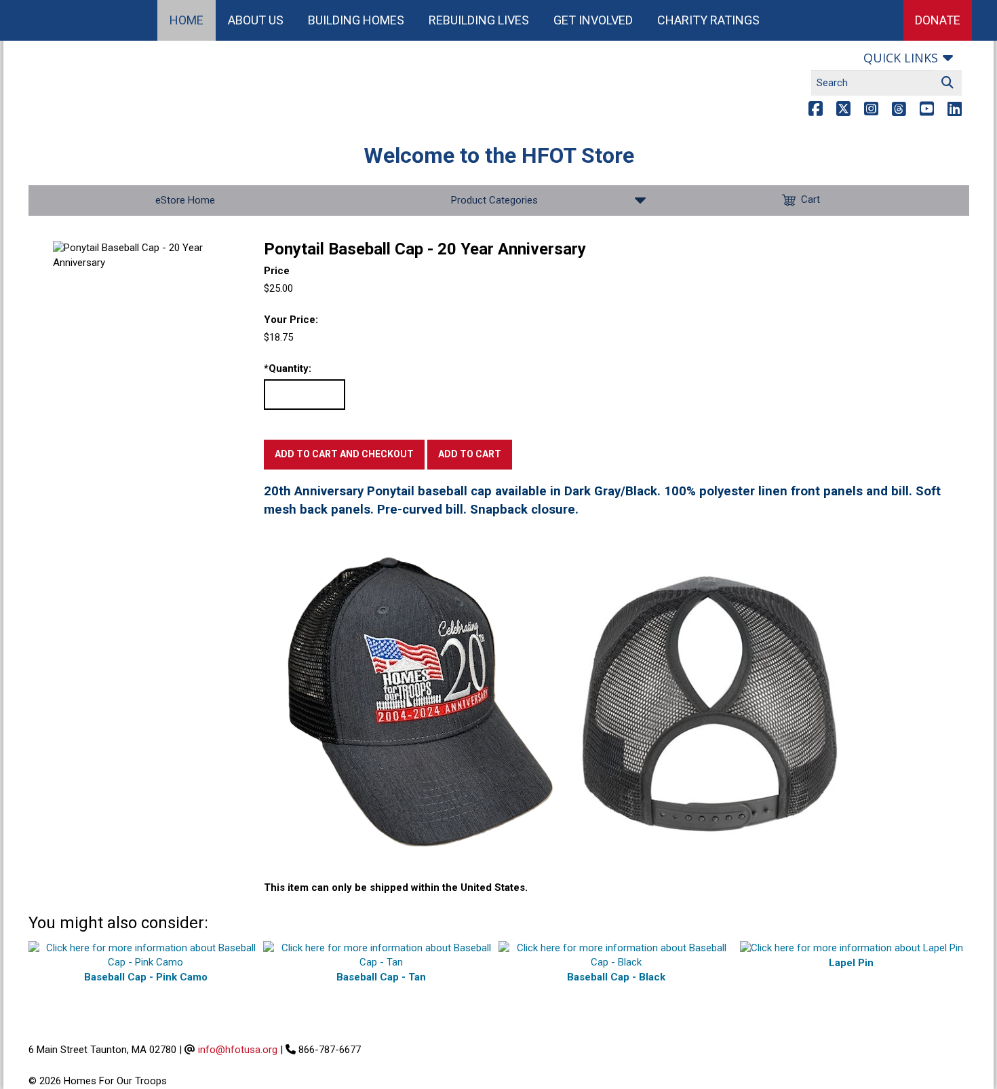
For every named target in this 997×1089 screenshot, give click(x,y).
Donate (937, 20)
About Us (256, 20)
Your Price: (291, 319)
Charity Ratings (708, 20)
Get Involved (593, 20)
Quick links (900, 58)
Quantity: (287, 368)
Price (277, 271)
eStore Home (185, 200)
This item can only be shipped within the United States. (396, 887)
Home (186, 20)
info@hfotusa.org (237, 1050)
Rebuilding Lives (479, 20)
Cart (810, 199)
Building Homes (356, 20)
